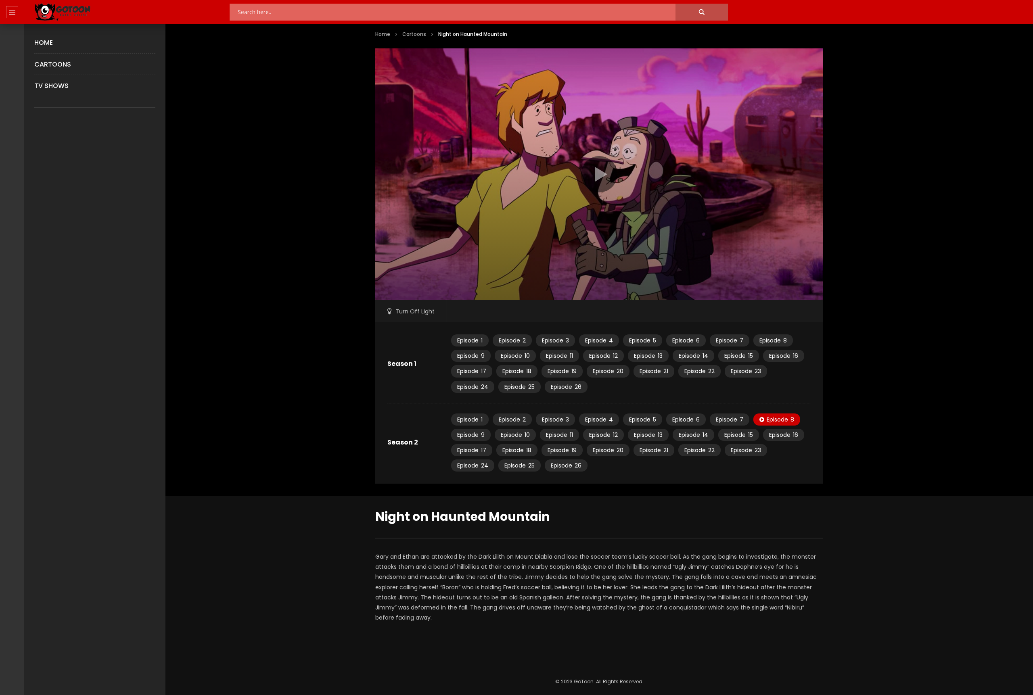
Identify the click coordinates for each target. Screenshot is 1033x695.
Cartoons (52, 64)
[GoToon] (62, 12)
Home (43, 42)
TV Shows (51, 85)
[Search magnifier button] (701, 12)
